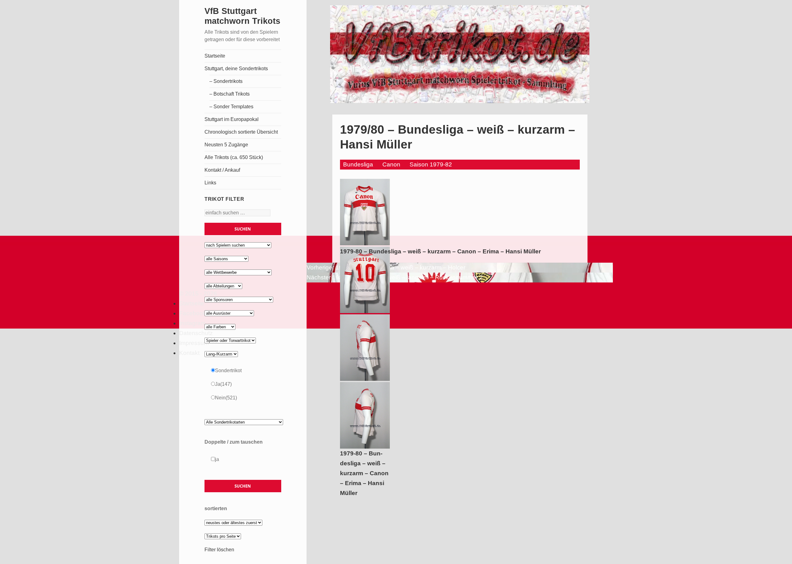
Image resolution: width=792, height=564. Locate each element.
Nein (226, 397)
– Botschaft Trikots (229, 94)
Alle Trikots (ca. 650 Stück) (233, 157)
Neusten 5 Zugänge (226, 144)
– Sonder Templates (231, 106)
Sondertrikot (228, 370)
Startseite (214, 55)
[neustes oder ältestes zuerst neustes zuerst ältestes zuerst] (233, 522)
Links (210, 182)
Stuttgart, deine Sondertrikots (236, 68)
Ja (223, 384)
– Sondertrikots (226, 81)
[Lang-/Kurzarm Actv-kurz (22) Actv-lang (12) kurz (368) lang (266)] (221, 353)
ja (217, 459)
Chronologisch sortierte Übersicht (241, 132)
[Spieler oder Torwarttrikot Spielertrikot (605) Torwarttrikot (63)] (230, 340)
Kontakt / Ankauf (222, 170)
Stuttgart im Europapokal (231, 119)
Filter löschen (219, 549)
